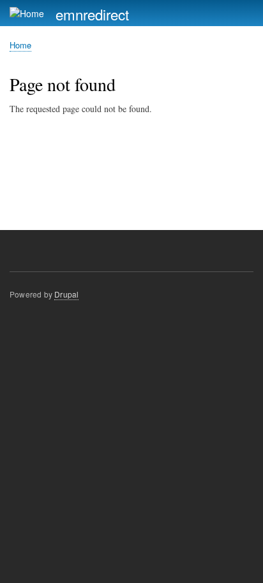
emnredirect (92, 14)
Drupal (66, 294)
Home (20, 45)
